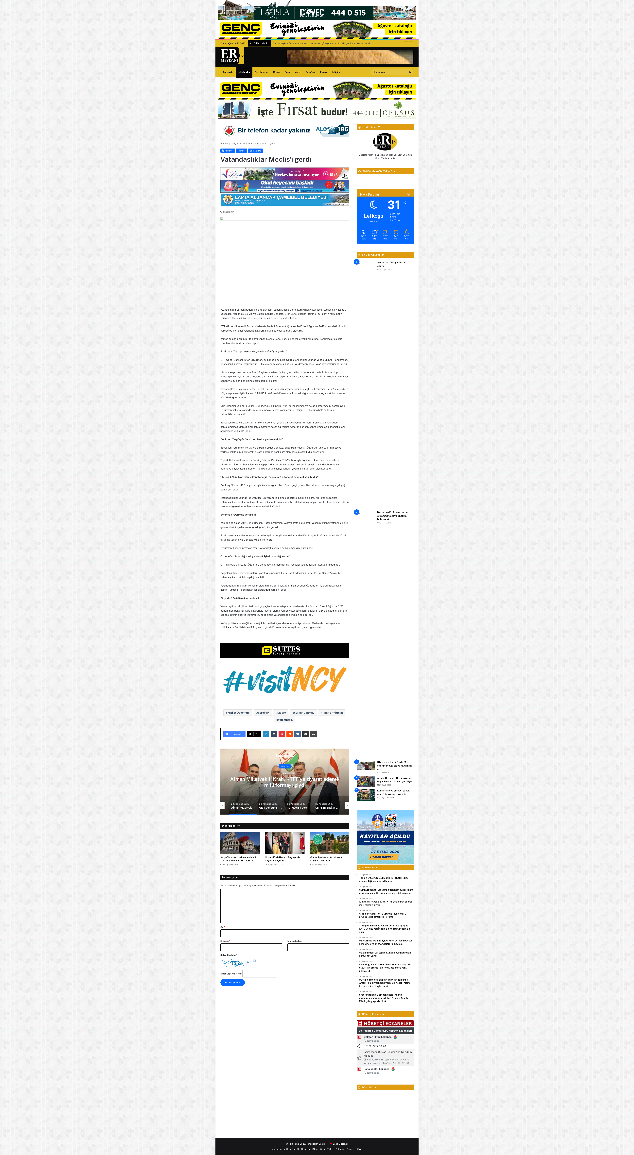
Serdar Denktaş (304, 712)
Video (298, 72)
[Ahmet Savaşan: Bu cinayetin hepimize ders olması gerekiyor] (366, 781)
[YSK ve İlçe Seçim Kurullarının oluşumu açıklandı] (329, 843)
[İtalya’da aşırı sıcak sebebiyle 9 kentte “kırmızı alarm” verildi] (240, 843)
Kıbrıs (276, 72)
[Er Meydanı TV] (232, 55)
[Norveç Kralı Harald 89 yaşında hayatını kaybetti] (285, 843)
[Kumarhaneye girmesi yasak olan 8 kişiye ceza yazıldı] (366, 795)
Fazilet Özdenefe (239, 712)
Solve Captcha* (228, 955)
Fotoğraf (311, 72)
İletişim (336, 72)
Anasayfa (228, 72)
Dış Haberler (262, 72)
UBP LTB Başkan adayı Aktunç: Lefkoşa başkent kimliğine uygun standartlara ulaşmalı (297, 782)
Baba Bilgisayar (340, 1143)
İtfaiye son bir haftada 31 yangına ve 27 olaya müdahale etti (394, 765)
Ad (222, 927)
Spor (287, 72)
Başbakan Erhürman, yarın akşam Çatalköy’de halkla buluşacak (392, 516)
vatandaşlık (285, 719)
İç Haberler (244, 72)
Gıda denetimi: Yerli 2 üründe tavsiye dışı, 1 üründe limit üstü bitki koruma (310, 43)
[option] (296, 782)
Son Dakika (255, 150)
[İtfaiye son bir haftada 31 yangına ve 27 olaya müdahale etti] (366, 765)
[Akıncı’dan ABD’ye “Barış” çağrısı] (366, 384)
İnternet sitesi (294, 941)
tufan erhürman (332, 712)
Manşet (242, 150)
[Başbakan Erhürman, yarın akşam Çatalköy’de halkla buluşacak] (366, 634)
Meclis (281, 712)
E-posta (225, 941)
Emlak (323, 72)
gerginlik (263, 712)
